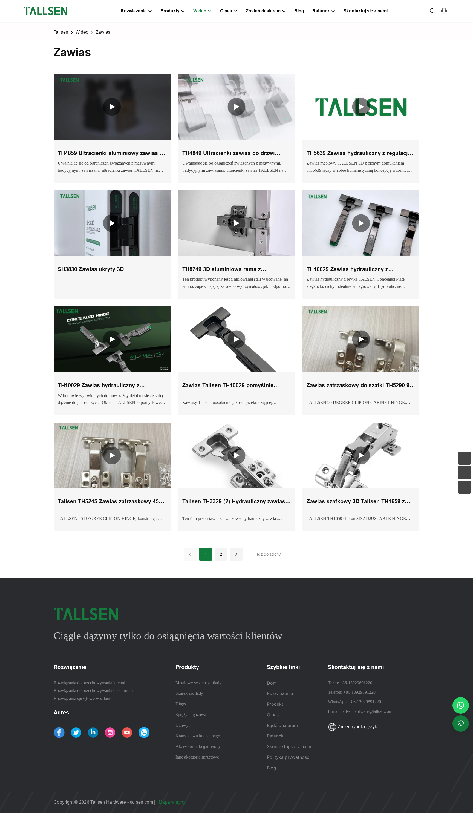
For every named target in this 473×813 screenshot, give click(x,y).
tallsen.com (142, 802)
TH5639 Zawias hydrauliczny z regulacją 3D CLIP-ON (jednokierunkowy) (359, 153)
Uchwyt (182, 725)
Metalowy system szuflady (198, 682)
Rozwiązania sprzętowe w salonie (83, 698)
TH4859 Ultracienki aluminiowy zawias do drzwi (112, 153)
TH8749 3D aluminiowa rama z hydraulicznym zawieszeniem (221, 270)
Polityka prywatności (288, 757)
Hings (180, 704)
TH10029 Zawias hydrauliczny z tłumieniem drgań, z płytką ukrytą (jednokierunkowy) (101, 386)
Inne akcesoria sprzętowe (197, 757)
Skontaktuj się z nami (289, 746)
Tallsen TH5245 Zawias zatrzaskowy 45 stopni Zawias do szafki (108, 502)
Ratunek (276, 736)
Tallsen (61, 32)
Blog (271, 768)
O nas (273, 714)
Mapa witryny (173, 802)
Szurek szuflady (189, 693)
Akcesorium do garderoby (198, 746)
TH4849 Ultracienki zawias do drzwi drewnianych (228, 153)
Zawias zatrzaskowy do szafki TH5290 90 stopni (360, 386)
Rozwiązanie (280, 693)
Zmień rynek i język (357, 726)
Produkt (275, 704)
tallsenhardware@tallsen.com (367, 711)
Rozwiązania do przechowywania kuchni (89, 682)
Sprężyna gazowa (190, 714)
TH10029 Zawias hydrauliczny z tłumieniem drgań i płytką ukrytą (349, 270)
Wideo (82, 32)
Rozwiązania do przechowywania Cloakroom (93, 690)
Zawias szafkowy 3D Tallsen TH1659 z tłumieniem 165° (356, 502)
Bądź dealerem (282, 725)
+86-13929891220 (356, 682)
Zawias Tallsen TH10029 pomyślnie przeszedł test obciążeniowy (227, 386)
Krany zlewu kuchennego (197, 735)
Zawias (103, 32)
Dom (272, 683)
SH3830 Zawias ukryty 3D (91, 269)
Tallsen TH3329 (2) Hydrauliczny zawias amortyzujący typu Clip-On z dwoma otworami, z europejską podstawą (233, 502)
